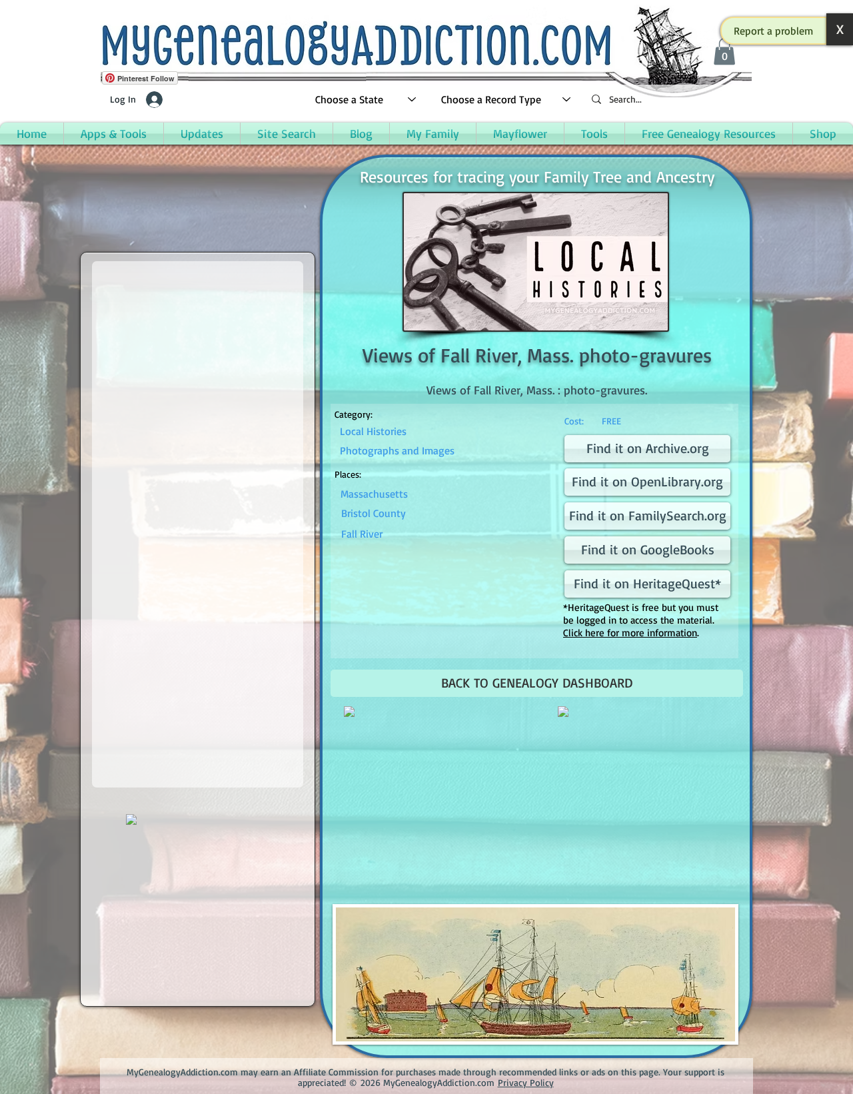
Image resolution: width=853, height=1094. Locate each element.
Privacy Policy (526, 1082)
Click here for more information (630, 632)
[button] (773, 31)
